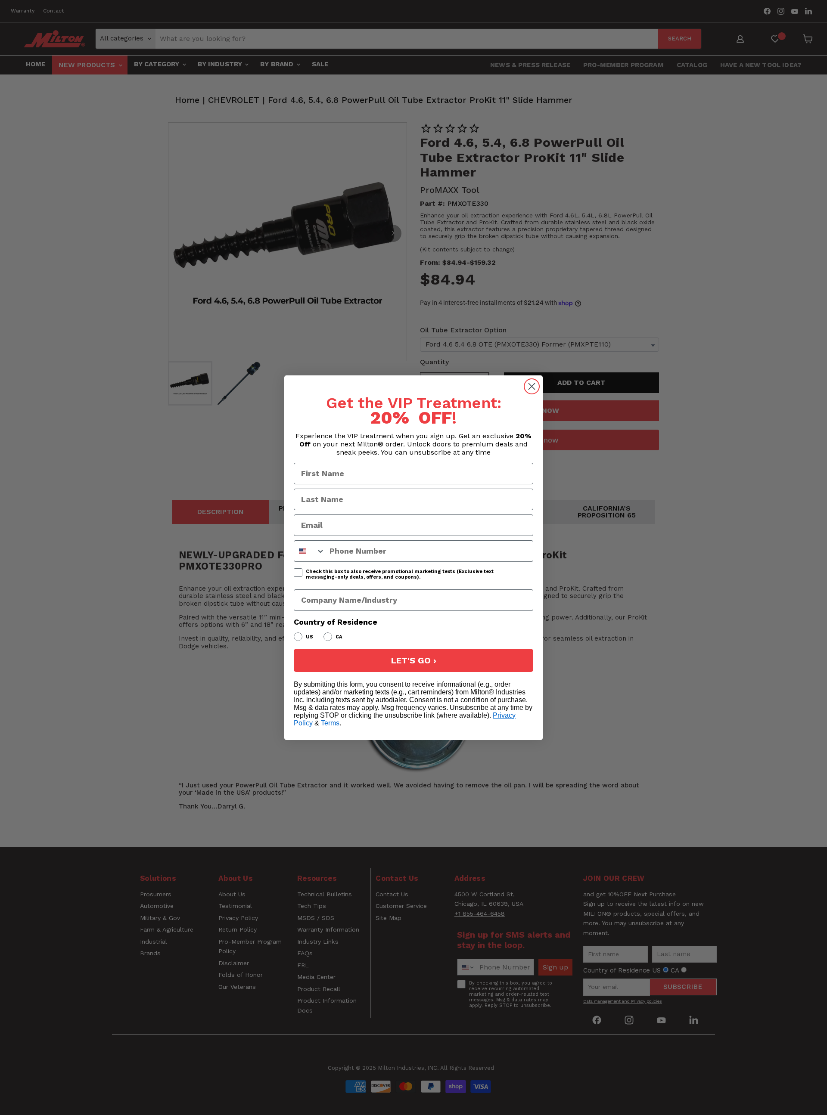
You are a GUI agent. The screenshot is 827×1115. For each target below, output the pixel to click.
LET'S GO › (413, 660)
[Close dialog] (531, 386)
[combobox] (309, 551)
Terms (330, 723)
